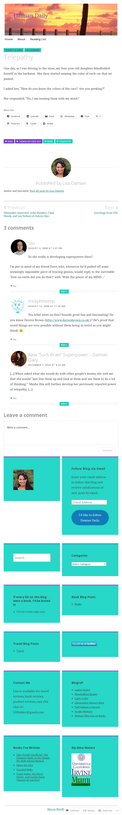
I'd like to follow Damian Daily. (90, 517)
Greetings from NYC (106, 209)
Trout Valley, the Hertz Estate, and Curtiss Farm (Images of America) (30, 777)
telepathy (65, 141)
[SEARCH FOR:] (32, 558)
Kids (10, 141)
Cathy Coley (81, 698)
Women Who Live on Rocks (90, 715)
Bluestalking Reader (86, 694)
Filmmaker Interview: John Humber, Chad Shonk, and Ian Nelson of (29, 211)
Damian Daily (31, 15)
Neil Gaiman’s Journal (87, 707)
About (21, 39)
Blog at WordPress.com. (61, 809)
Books (78, 604)
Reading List (38, 39)
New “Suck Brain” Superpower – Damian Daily (68, 357)
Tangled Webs (24, 769)
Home (9, 39)
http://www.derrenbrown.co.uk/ (68, 320)
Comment (107, 450)
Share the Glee (24, 765)
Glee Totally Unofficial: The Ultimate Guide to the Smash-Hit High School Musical (33, 758)
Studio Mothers (83, 711)
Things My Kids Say (30, 141)
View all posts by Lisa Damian (46, 191)
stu (31, 243)
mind (50, 141)
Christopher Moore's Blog (89, 702)
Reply (64, 291)
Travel (20, 651)
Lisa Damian (32, 50)
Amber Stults (82, 690)
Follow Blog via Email (88, 468)
